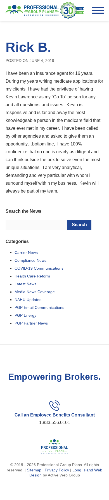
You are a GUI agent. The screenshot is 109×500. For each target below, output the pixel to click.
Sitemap (34, 470)
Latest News (25, 284)
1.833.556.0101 (54, 422)
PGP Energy (25, 315)
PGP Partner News (31, 323)
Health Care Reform (32, 276)
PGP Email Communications (39, 307)
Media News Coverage (35, 292)
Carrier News (26, 252)
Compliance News (30, 260)
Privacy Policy (57, 470)
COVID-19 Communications (39, 268)
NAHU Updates (28, 299)
